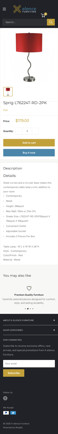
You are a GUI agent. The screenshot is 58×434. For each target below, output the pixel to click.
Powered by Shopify (13, 427)
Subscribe (14, 373)
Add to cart (29, 142)
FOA (5, 110)
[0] (43, 15)
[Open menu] (4, 9)
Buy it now (29, 152)
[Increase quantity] (35, 131)
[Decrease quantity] (19, 131)
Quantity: (8, 131)
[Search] (51, 22)
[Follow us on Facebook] (5, 398)
